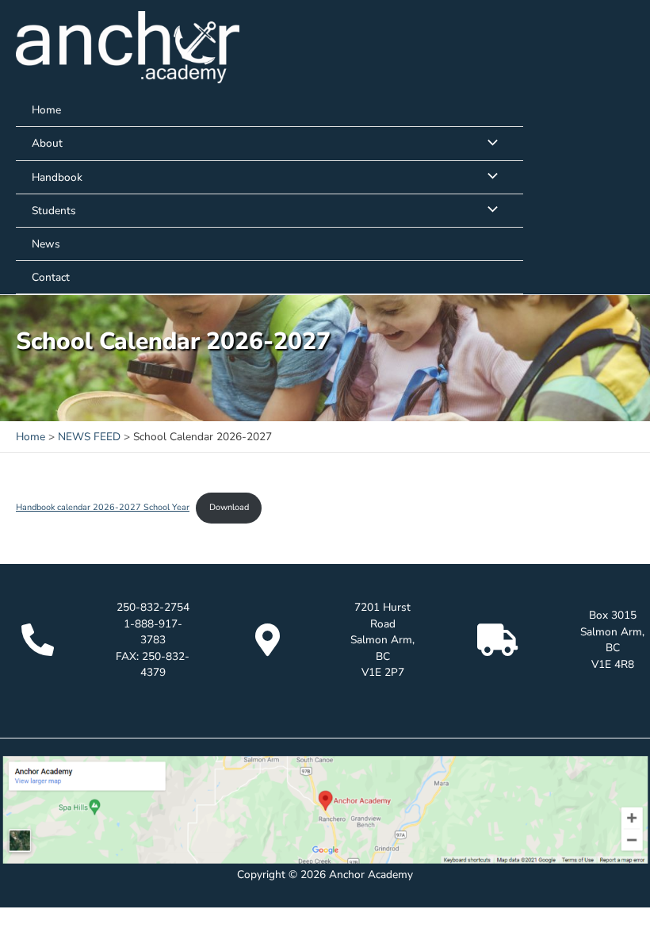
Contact (51, 277)
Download (229, 507)
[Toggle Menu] (488, 143)
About (47, 143)
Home (46, 109)
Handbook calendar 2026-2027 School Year (102, 507)
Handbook (57, 177)
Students (54, 210)
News (46, 243)
